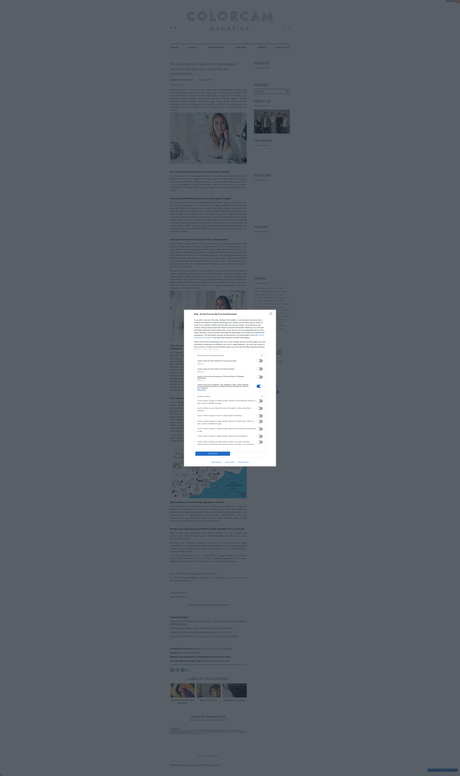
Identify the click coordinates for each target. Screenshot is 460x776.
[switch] (260, 360)
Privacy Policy (243, 462)
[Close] (271, 314)
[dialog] (230, 388)
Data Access (230, 462)
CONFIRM (212, 453)
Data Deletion (216, 462)
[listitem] (230, 355)
